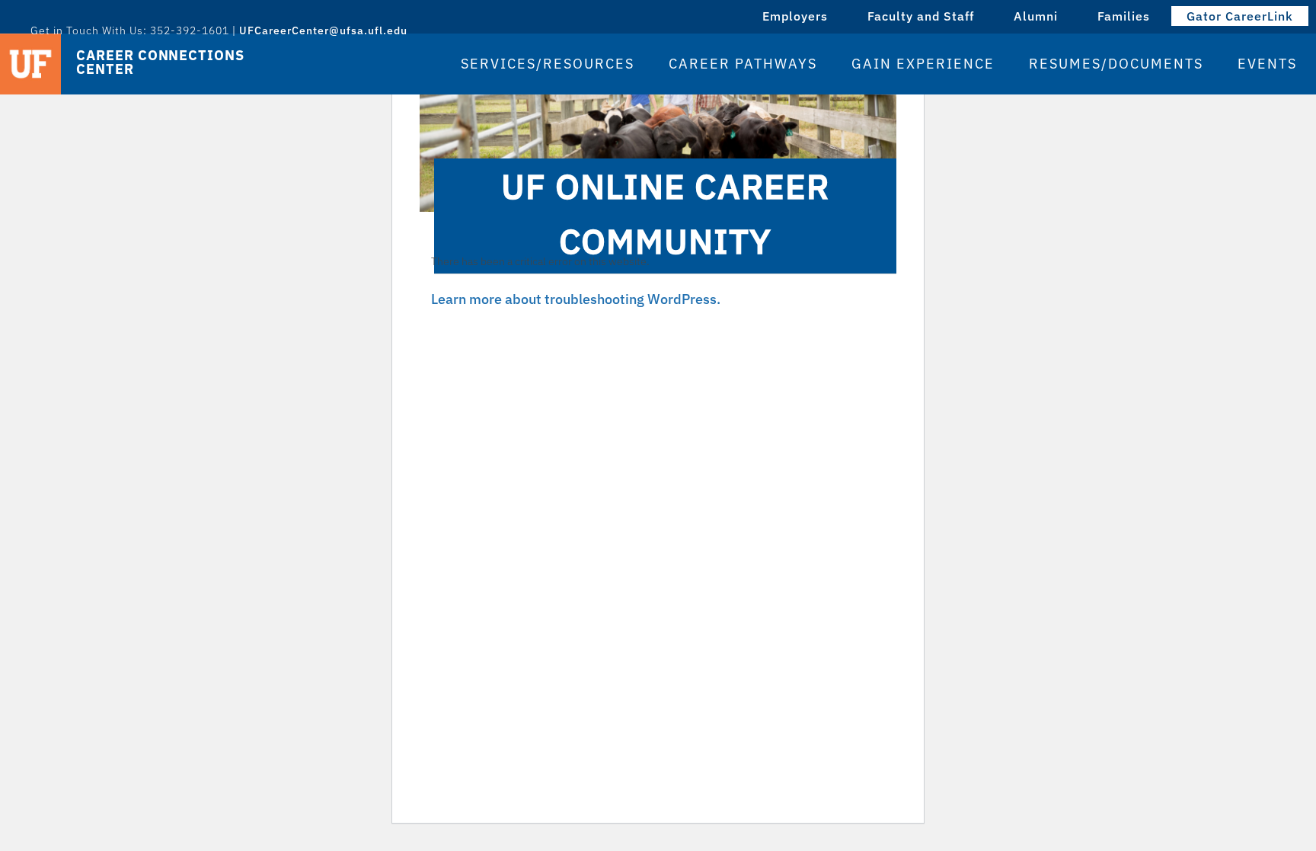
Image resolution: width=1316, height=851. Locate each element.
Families (1123, 16)
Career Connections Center (160, 62)
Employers (795, 16)
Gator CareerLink (1240, 16)
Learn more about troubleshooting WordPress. (575, 299)
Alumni (1036, 16)
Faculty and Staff (920, 16)
